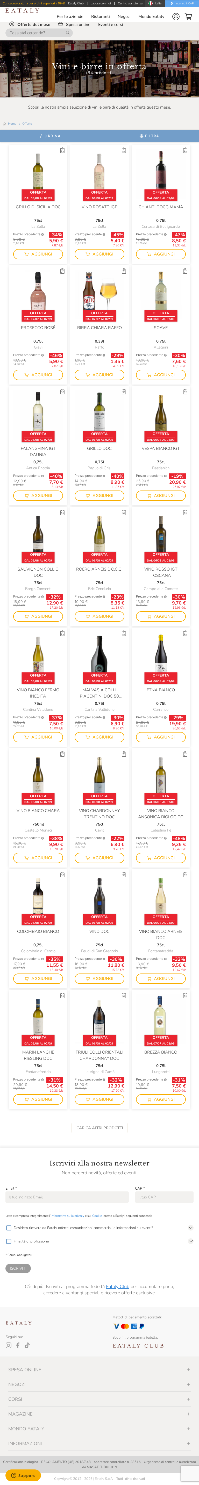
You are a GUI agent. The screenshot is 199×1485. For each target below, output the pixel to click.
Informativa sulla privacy (67, 1216)
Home (12, 124)
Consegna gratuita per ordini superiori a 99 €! (34, 3)
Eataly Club (117, 1286)
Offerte (27, 124)
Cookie (97, 1216)
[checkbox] (8, 1228)
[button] (176, 16)
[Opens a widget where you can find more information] (23, 1475)
